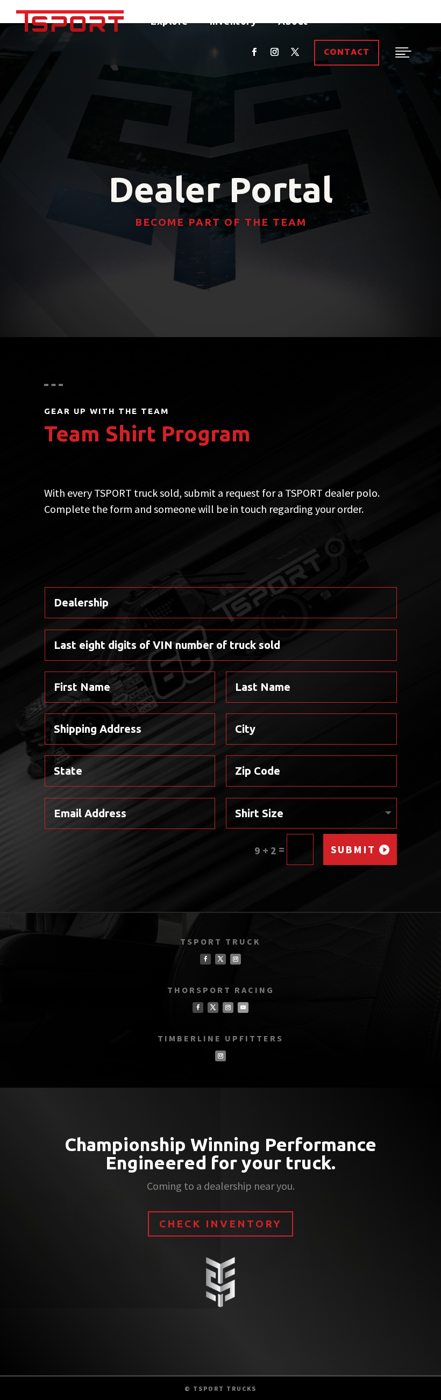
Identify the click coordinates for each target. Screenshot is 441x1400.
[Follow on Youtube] (243, 1007)
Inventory (233, 21)
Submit (353, 849)
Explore (169, 21)
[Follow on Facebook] (254, 52)
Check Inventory (220, 1224)
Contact (346, 52)
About (293, 21)
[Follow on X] (295, 52)
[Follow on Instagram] (274, 52)
